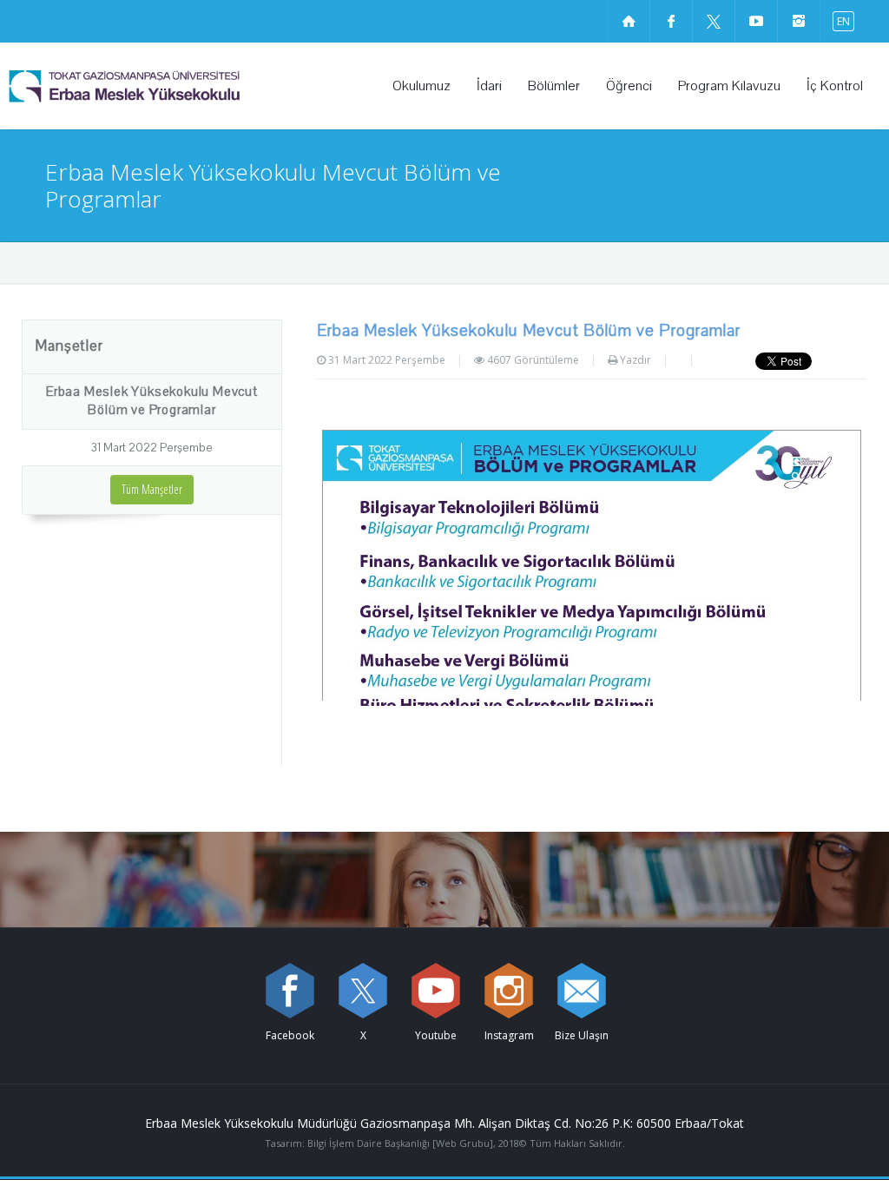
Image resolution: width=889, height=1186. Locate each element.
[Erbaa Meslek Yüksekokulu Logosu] (169, 86)
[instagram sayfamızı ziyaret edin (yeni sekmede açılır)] (799, 21)
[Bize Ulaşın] (581, 990)
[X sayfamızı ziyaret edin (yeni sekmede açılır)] (713, 21)
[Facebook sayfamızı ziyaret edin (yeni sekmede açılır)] (671, 21)
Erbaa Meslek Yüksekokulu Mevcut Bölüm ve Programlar (152, 400)
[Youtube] (436, 990)
